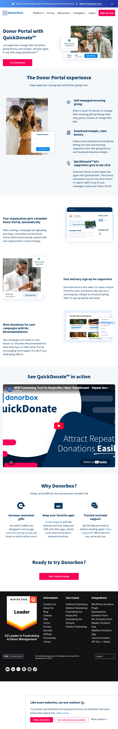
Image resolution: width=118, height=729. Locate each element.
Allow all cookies (41, 720)
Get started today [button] (59, 576)
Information (50, 597)
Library (47, 641)
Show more (63, 713)
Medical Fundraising (76, 607)
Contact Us (49, 604)
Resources (63, 13)
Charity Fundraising (76, 626)
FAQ (45, 619)
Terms (46, 622)
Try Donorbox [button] (17, 62)
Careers (47, 615)
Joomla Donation (101, 637)
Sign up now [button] (107, 13)
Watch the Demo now (90, 3)
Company (78, 13)
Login (91, 13)
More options (98, 719)
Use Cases (72, 597)
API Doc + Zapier (101, 641)
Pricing (50, 13)
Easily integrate (53, 522)
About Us (48, 607)
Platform (38, 13)
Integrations (99, 597)
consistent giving (15, 532)
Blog (45, 611)
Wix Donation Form (102, 619)
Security (47, 630)
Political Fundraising (76, 604)
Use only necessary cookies (71, 720)
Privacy (47, 626)
